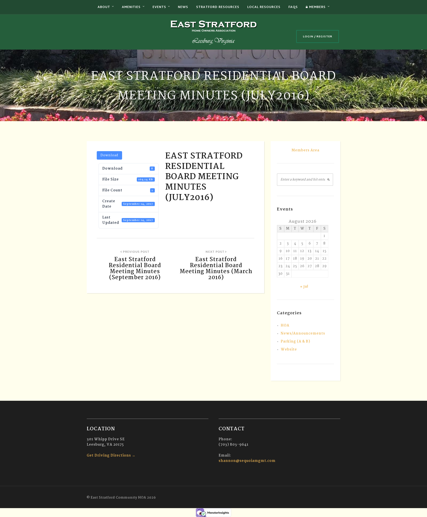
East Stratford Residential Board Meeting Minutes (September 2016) (135, 268)
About (104, 7)
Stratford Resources (217, 7)
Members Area (305, 150)
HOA (285, 325)
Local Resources (263, 7)
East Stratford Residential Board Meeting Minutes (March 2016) (216, 268)
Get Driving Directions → (111, 455)
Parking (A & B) (295, 341)
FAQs (293, 7)
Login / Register (317, 36)
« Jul (304, 287)
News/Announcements (303, 333)
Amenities (131, 7)
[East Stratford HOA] (213, 32)
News (183, 7)
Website (289, 349)
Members (317, 7)
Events (159, 7)
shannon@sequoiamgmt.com (247, 461)
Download (109, 155)
